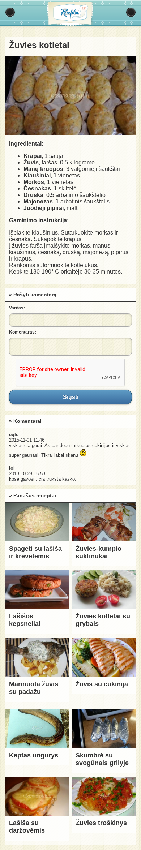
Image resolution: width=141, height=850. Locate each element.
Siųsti (70, 397)
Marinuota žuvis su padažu (33, 688)
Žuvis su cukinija (102, 684)
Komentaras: (22, 332)
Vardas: (17, 307)
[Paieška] (131, 12)
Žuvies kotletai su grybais (103, 620)
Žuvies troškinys (101, 823)
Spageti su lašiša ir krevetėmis (35, 552)
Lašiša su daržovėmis (27, 826)
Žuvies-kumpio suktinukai (98, 552)
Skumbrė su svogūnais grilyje (102, 759)
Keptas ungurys (33, 755)
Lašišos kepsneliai (24, 620)
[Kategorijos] (10, 12)
